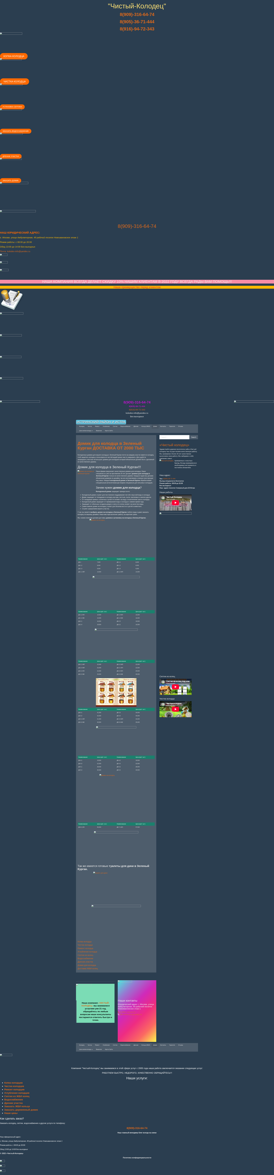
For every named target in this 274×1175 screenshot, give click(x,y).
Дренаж (136, 426)
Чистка (90, 426)
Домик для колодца (87, 965)
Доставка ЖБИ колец (88, 968)
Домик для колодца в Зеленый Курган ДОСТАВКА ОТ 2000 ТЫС (111, 445)
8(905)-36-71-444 (137, 21)
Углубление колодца (87, 952)
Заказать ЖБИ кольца (17, 1106)
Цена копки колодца (85, 430)
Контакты (163, 426)
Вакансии (99, 430)
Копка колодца (85, 941)
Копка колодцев (13, 1082)
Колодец (81, 426)
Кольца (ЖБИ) (145, 426)
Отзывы (180, 426)
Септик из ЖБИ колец (16, 1096)
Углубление (106, 426)
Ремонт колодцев (14, 1089)
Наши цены (11, 1113)
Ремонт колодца (85, 948)
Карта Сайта (109, 430)
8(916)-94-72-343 (137, 28)
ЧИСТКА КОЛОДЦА (14, 81)
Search (193, 437)
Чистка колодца (85, 945)
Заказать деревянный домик (21, 1109)
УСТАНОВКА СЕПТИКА (12, 107)
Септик (115, 426)
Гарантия (172, 426)
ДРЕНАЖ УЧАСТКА (11, 156)
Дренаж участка (85, 962)
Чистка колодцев (14, 1086)
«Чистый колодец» (174, 445)
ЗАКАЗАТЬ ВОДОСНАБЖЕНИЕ (16, 131)
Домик (155, 426)
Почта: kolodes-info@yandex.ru (15, 251)
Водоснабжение (125, 426)
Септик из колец (85, 955)
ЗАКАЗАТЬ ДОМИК (11, 181)
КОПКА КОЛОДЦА (13, 56)
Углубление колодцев (16, 1093)
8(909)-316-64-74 (137, 226)
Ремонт (97, 426)
